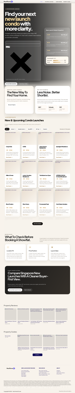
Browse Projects (11, 104)
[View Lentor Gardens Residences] (29, 167)
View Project (9, 157)
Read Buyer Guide (23, 83)
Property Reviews (11, 305)
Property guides (10, 332)
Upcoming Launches (49, 1)
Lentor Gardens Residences (27, 176)
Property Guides (66, 1)
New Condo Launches (43, 370)
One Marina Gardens (61, 204)
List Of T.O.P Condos (43, 372)
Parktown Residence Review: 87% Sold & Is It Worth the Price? (28, 322)
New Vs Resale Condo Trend (44, 374)
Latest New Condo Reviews (44, 371)
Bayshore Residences (45, 387)
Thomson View (50, 387)
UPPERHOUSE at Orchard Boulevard (61, 176)
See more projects (37, 223)
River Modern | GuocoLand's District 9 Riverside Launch (39, 348)
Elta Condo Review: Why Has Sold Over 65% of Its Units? (14, 322)
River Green (26, 204)
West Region (23, 376)
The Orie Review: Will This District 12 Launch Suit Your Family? (37, 322)
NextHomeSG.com (57, 385)
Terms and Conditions (67, 391)
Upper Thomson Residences (40, 387)
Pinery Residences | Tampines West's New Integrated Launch (49, 348)
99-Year (38, 129)
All (7, 129)
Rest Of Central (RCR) (25, 371)
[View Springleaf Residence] (62, 138)
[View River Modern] (12, 195)
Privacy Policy (59, 374)
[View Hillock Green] (12, 167)
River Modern (9, 204)
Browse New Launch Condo (15, 289)
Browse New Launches (11, 83)
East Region (23, 372)
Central (13, 129)
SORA (24, 146)
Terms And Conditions (61, 372)
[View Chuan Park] (12, 138)
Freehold (45, 129)
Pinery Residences (28, 387)
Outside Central (22, 129)
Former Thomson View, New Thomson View (64, 347)
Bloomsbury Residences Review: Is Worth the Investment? (54, 321)
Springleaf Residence (62, 146)
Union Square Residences (43, 147)
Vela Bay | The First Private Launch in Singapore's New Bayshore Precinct (24, 348)
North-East (23, 374)
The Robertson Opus (45, 175)
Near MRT (30, 129)
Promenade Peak (44, 204)
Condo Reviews (59, 1)
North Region (23, 375)
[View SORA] (29, 138)
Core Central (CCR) (24, 370)
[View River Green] (29, 195)
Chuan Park (9, 146)
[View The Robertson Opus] (45, 167)
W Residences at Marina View (9, 387)
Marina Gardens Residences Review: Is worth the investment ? (61, 322)
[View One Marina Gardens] (62, 195)
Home (41, 1)
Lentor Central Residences (16, 387)
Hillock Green (9, 175)
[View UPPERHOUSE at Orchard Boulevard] (62, 167)
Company (58, 370)
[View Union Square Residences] (45, 138)
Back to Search (27, 289)
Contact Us (59, 371)
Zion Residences (21, 387)
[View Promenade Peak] (45, 195)
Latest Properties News (43, 375)
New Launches (7, 335)
